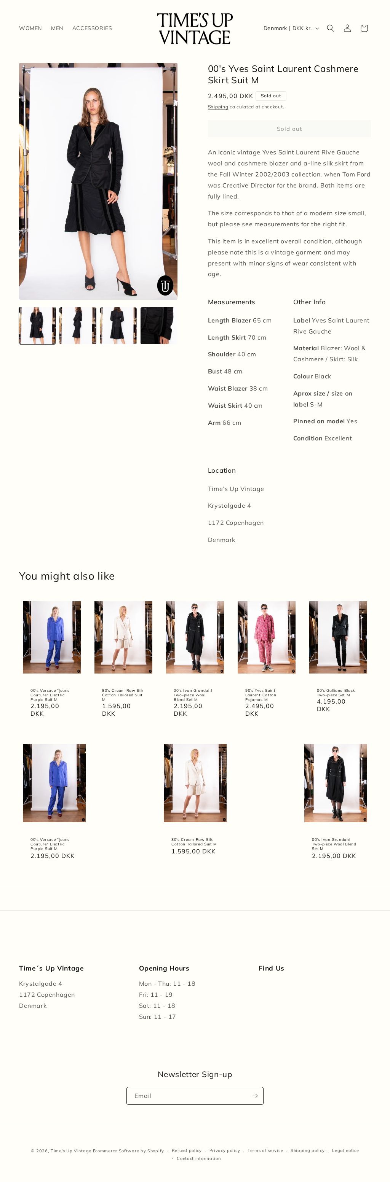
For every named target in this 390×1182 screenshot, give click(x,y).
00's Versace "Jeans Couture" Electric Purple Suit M (50, 695)
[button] (330, 28)
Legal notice (345, 1150)
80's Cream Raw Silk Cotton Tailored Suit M (123, 695)
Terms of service (265, 1150)
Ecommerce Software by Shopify (128, 1150)
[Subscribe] (254, 1096)
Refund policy (187, 1150)
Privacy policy (224, 1150)
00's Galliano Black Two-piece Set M (336, 692)
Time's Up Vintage (71, 1150)
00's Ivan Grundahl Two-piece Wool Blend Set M (193, 695)
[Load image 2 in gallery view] (77, 325)
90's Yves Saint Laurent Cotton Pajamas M (261, 695)
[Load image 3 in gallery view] (118, 325)
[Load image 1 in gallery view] (37, 325)
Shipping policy (308, 1150)
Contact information (199, 1158)
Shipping (218, 107)
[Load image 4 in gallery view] (159, 325)
